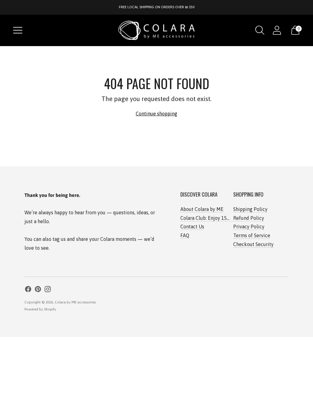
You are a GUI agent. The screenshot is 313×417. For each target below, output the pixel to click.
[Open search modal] (259, 30)
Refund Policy (248, 218)
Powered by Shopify (40, 309)
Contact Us (192, 226)
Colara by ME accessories (75, 302)
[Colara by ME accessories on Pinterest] (38, 290)
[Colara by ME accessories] (156, 30)
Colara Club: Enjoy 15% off (209, 218)
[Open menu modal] (17, 30)
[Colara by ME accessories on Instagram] (47, 290)
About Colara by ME (201, 209)
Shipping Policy (250, 209)
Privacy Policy (248, 226)
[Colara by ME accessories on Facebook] (28, 290)
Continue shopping (156, 113)
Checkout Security (253, 244)
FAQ (184, 235)
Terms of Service (251, 235)
